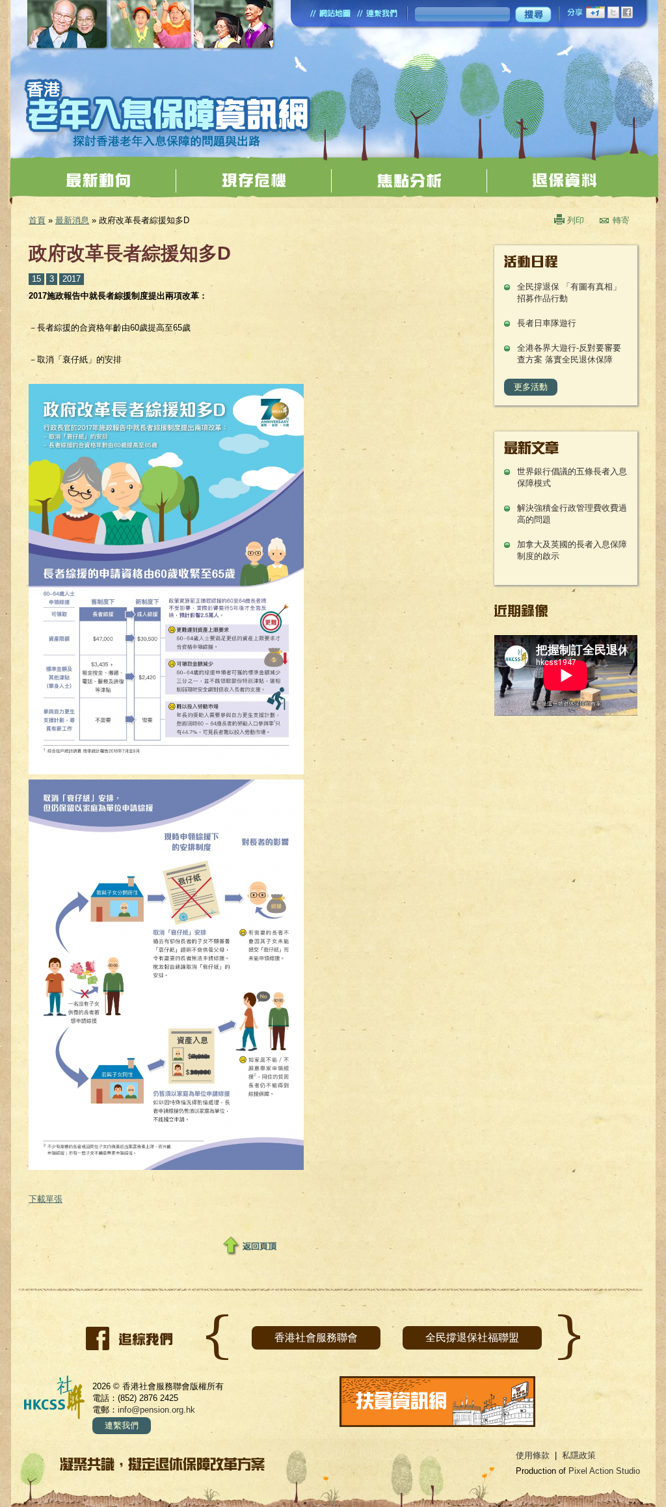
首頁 (37, 220)
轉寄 (621, 220)
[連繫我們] (377, 13)
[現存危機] (254, 180)
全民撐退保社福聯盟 (472, 1337)
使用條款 (533, 1455)
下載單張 (45, 1199)
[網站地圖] (330, 13)
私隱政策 (579, 1455)
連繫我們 (122, 1425)
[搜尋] (533, 14)
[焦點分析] (409, 180)
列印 (575, 220)
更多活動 (531, 387)
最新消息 (72, 220)
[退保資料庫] (564, 180)
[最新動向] (98, 180)
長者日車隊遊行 (546, 323)
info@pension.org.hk (156, 1410)
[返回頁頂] (249, 1246)
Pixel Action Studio (604, 1471)
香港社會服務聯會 (316, 1337)
